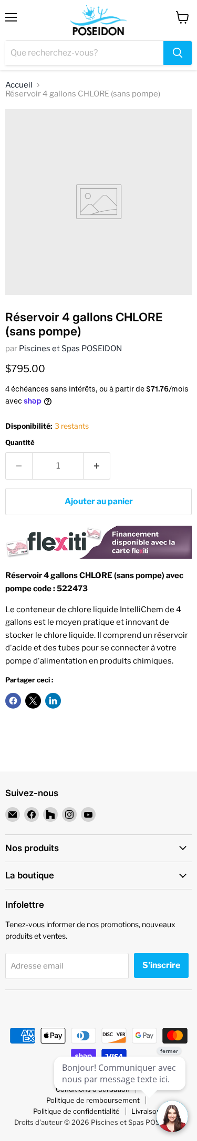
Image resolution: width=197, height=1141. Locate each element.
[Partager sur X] (33, 701)
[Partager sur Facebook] (13, 701)
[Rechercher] (177, 53)
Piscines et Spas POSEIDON (70, 348)
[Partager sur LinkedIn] (53, 701)
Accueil (19, 85)
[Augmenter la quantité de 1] (97, 466)
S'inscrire (161, 965)
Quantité (20, 443)
